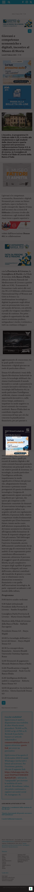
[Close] (28, 436)
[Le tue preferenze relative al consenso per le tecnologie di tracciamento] (30, 888)
